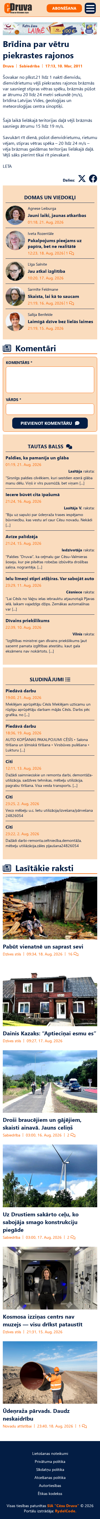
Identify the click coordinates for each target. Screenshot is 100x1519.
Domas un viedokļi (50, 197)
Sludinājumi (47, 679)
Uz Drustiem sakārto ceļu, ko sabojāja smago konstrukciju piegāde (41, 1221)
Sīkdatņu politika (50, 1469)
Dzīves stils (12, 954)
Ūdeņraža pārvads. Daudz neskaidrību (36, 1414)
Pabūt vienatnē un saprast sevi (43, 946)
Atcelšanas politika (50, 1477)
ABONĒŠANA (64, 8)
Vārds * (13, 399)
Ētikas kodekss (50, 1493)
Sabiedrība (29, 66)
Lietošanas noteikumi (50, 1453)
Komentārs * (19, 362)
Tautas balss (46, 446)
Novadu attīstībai (17, 1426)
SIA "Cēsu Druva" (63, 1505)
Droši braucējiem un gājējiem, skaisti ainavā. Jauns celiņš (42, 1123)
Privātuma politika (50, 1461)
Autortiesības (50, 1485)
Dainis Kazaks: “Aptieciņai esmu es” (49, 1033)
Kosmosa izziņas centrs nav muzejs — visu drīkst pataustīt (42, 1320)
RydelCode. (65, 1510)
